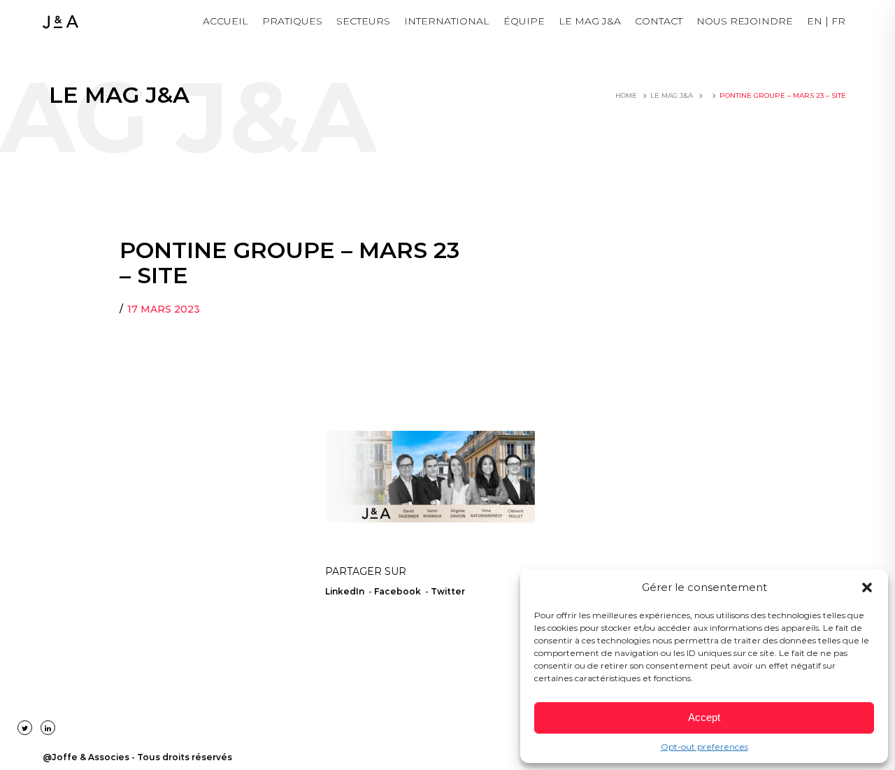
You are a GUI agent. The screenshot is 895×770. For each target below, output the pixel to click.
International (446, 21)
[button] (867, 587)
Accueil (225, 21)
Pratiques (292, 21)
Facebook (397, 591)
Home (626, 95)
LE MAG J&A (590, 21)
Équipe (524, 21)
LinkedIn (344, 591)
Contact (658, 21)
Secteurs (363, 21)
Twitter (448, 591)
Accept (704, 717)
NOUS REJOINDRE (744, 21)
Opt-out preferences (704, 746)
